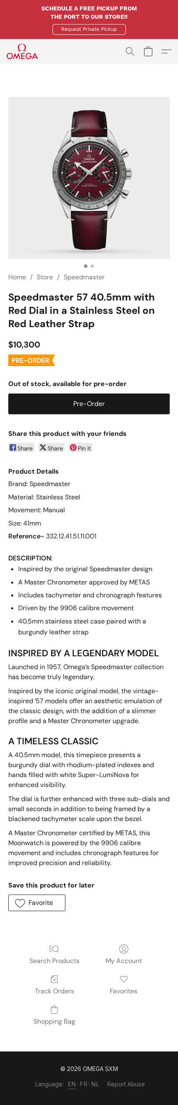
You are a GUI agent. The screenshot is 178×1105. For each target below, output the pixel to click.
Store (45, 277)
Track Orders (54, 991)
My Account (124, 960)
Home (17, 277)
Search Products (54, 960)
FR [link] (83, 1084)
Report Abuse (126, 1084)
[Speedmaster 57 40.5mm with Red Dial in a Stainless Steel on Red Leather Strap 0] (89, 178)
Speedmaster (84, 277)
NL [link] (95, 1084)
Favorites (123, 991)
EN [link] (72, 1084)
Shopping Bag (54, 1021)
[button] (89, 29)
